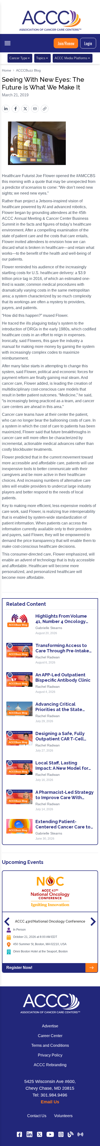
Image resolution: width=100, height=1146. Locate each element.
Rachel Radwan (47, 657)
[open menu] (7, 43)
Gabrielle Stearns (48, 628)
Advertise (50, 1026)
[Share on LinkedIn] (6, 109)
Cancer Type (18, 58)
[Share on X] (25, 109)
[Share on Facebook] (15, 109)
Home (6, 70)
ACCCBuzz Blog (28, 70)
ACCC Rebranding (50, 1065)
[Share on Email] (35, 109)
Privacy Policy (50, 1055)
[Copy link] (45, 109)
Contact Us (36, 1116)
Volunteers (63, 1116)
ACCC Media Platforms (71, 58)
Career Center (50, 1036)
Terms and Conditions (50, 1045)
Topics (40, 58)
